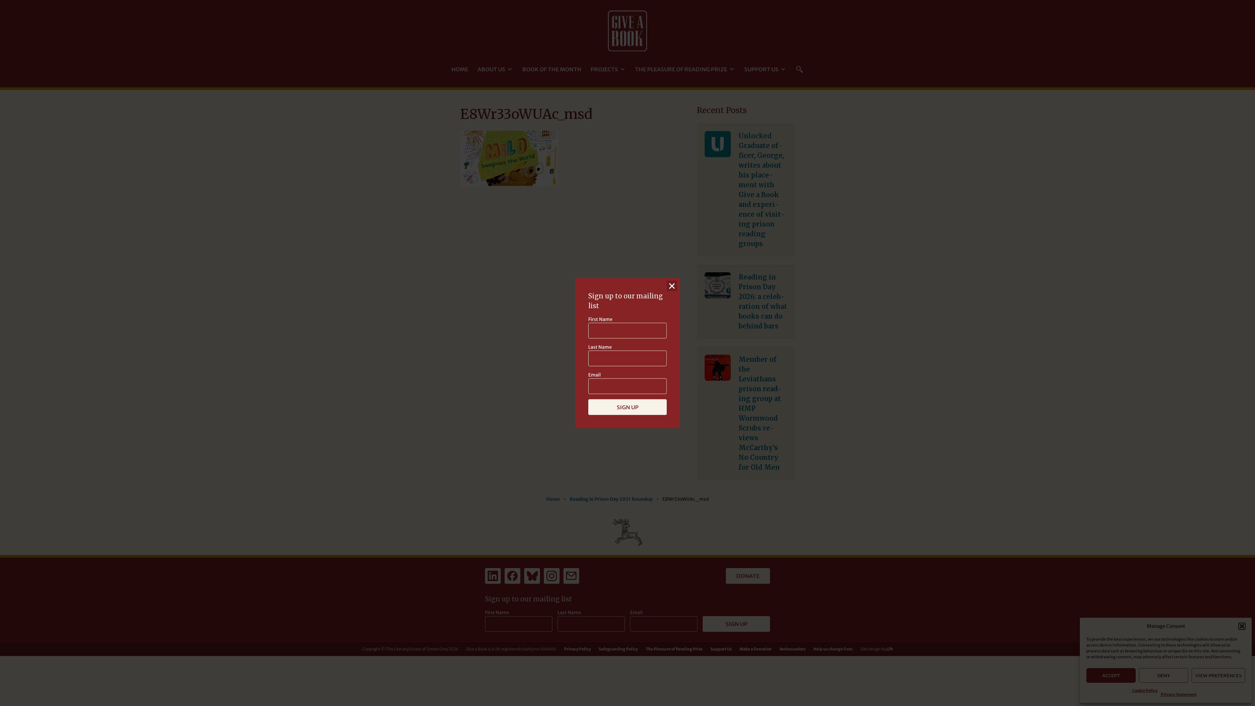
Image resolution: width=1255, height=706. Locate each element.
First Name (600, 319)
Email (594, 375)
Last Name (600, 347)
